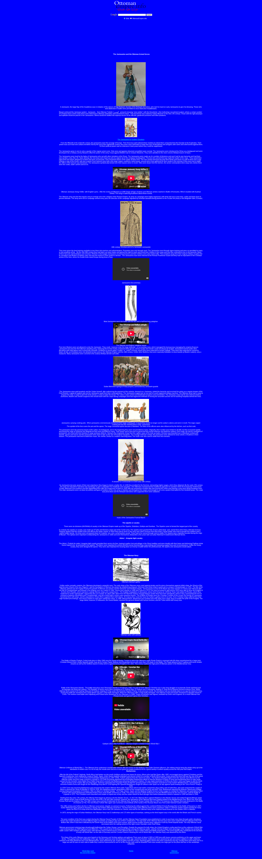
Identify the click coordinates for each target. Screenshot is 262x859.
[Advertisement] (131, 36)
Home (131, 851)
